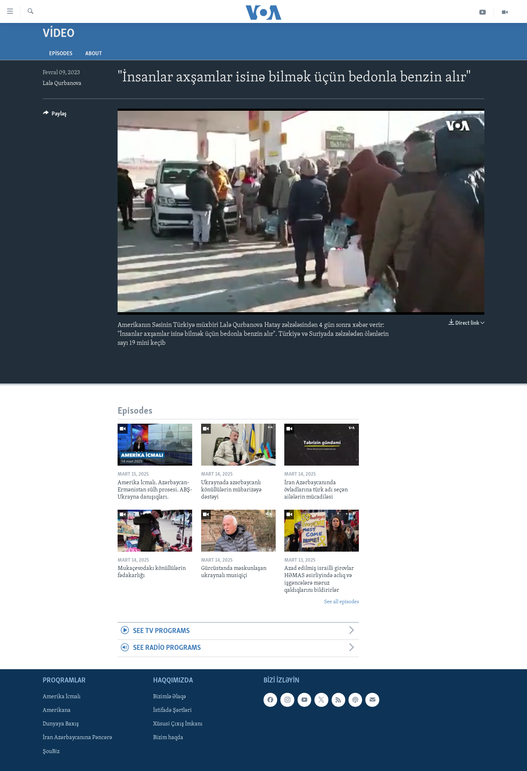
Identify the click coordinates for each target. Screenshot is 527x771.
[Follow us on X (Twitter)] (321, 699)
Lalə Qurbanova (62, 83)
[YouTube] (482, 12)
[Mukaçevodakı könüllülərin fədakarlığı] (155, 531)
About (93, 54)
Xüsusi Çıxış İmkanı (178, 724)
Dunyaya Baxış (61, 724)
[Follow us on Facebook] (270, 699)
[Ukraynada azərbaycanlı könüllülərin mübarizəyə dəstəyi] (238, 445)
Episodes (60, 54)
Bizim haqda (168, 738)
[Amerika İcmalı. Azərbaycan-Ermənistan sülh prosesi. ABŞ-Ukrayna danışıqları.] (155, 445)
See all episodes (341, 602)
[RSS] (338, 699)
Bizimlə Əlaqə (169, 697)
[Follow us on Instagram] (287, 699)
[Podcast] (355, 699)
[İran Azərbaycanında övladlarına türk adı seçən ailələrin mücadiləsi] (321, 445)
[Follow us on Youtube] (304, 699)
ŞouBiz (51, 751)
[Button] (55, 115)
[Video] (505, 12)
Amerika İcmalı (62, 697)
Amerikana (57, 710)
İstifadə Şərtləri (172, 710)
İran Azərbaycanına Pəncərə (77, 738)
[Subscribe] (372, 699)
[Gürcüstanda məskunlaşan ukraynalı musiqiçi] (238, 531)
